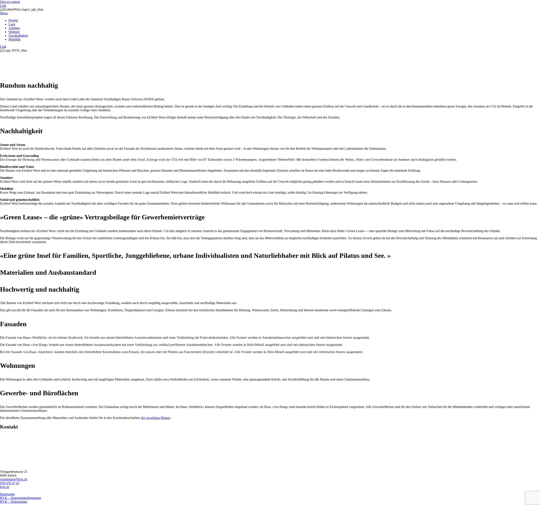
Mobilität (14, 39)
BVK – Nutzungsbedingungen (20, 498)
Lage (11, 24)
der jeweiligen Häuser (155, 418)
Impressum (7, 494)
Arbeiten (14, 28)
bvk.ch (4, 487)
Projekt (13, 20)
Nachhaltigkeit (18, 35)
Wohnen (14, 32)
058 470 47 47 (9, 483)
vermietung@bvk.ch (13, 479)
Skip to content (10, 2)
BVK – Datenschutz (13, 501)
